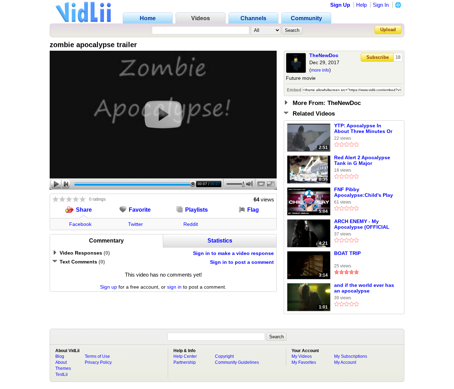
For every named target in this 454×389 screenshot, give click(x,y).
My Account (345, 362)
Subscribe (377, 57)
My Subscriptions (350, 356)
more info (320, 70)
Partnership (184, 362)
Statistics (219, 241)
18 (397, 57)
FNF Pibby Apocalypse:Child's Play (363, 192)
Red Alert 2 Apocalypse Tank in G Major (362, 160)
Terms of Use (97, 356)
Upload (388, 29)
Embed (294, 90)
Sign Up (340, 5)
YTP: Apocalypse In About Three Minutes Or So (363, 129)
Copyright (224, 356)
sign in (174, 287)
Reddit (190, 224)
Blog (59, 356)
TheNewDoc (323, 55)
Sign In (381, 5)
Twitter (135, 224)
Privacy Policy (98, 362)
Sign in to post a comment (242, 262)
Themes (63, 368)
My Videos (302, 356)
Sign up (108, 287)
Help (361, 5)
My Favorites (304, 362)
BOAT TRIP (347, 253)
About (61, 362)
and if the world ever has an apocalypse (364, 288)
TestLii (61, 374)
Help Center (185, 356)
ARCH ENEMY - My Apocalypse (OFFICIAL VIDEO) (361, 224)
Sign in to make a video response (233, 253)
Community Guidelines (237, 362)
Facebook (80, 224)
